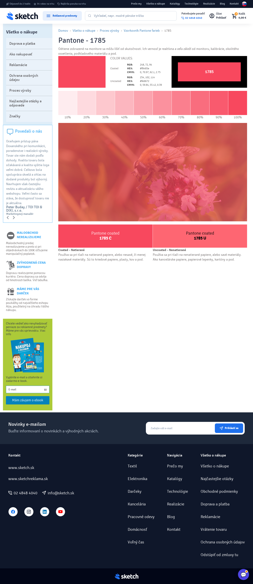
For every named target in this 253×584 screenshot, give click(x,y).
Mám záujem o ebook (27, 400)
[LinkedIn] (44, 511)
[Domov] (22, 16)
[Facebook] (13, 511)
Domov (63, 30)
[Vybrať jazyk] (244, 4)
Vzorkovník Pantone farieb (142, 30)
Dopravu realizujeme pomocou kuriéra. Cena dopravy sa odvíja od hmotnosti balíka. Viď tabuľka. (27, 276)
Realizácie (209, 3)
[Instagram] (29, 511)
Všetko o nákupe (155, 3)
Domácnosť (137, 529)
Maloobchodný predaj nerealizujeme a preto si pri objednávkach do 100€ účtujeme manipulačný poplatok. (27, 248)
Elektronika (137, 479)
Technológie (191, 3)
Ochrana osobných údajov (23, 78)
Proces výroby (20, 90)
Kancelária (137, 504)
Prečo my (136, 3)
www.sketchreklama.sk (28, 479)
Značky (14, 116)
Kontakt (234, 3)
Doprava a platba (22, 44)
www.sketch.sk (21, 467)
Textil (132, 466)
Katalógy (175, 3)
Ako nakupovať (20, 54)
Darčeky (134, 491)
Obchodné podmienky (219, 491)
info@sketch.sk (61, 493)
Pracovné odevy (141, 517)
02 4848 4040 (25, 493)
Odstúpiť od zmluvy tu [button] (219, 555)
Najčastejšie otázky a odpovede (25, 103)
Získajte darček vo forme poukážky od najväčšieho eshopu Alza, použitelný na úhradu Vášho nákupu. (27, 305)
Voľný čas (136, 542)
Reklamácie (18, 65)
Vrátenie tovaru (214, 529)
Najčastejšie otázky (217, 479)
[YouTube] (60, 511)
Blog (222, 3)
